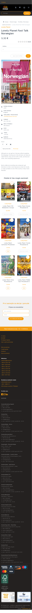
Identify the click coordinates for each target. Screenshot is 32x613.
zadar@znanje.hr (7, 469)
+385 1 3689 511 (5, 384)
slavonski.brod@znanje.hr (9, 439)
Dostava (3, 351)
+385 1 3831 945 (6, 548)
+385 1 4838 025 (6, 528)
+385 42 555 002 (6, 458)
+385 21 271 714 (6, 447)
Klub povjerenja (5, 347)
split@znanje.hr (6, 449)
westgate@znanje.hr (7, 500)
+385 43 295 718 (5, 362)
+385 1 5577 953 (5, 374)
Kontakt (3, 338)
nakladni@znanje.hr (6, 382)
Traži (27, 13)
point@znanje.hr (6, 550)
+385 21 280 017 (6, 538)
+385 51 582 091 (5, 366)
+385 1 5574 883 (6, 488)
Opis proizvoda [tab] (6, 148)
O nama (3, 336)
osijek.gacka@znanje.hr (8, 510)
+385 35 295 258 (5, 370)
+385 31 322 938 (6, 508)
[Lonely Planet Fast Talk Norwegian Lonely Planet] (2, 144)
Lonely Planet (8, 203)
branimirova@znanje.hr (8, 560)
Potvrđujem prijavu (16, 318)
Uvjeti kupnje (4, 349)
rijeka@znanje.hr (6, 429)
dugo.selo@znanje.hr (8, 530)
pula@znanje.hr (6, 419)
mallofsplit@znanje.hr (8, 540)
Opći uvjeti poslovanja (7, 342)
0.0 (29, 42)
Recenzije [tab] (15, 148)
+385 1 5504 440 (5, 364)
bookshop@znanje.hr (8, 409)
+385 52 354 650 (5, 372)
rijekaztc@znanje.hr (7, 479)
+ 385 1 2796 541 (6, 558)
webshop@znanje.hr (6, 360)
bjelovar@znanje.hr (7, 520)
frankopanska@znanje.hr (8, 489)
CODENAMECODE (26, 608)
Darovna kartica (5, 353)
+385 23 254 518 (5, 368)
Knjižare (3, 2)
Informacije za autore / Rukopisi (9, 386)
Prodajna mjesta (5, 340)
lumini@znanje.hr (7, 459)
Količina (4, 46)
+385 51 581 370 (6, 478)
